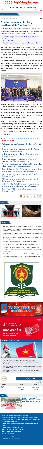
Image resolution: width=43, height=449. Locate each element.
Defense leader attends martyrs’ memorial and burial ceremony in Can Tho (19, 160)
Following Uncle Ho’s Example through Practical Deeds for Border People (31, 399)
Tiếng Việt (11, 7)
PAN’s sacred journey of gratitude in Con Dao (21, 145)
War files (12, 14)
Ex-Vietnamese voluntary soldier (16, 138)
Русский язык (31, 7)
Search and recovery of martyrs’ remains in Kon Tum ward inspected (21, 150)
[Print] (41, 18)
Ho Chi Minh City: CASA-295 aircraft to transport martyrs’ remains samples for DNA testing (20, 185)
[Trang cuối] (40, 196)
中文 (17, 7)
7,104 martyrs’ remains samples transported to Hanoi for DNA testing (20, 180)
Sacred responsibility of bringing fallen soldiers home (19, 190)
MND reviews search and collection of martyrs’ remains (20, 155)
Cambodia (30, 138)
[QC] (21, 308)
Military (3, 14)
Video (2, 395)
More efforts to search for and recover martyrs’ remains (20, 175)
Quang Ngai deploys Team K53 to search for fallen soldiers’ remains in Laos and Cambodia (21, 170)
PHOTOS (3, 202)
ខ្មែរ (24, 7)
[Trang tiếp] (37, 196)
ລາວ (21, 7)
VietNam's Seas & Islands (10, 341)
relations (36, 138)
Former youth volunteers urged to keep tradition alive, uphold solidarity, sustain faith (22, 165)
